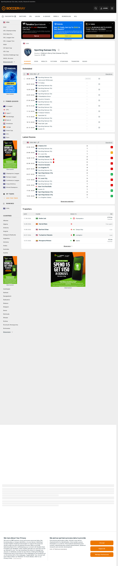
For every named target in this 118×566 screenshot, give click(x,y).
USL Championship (9, 31)
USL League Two (8, 41)
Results (44, 61)
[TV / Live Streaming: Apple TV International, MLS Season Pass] (99, 89)
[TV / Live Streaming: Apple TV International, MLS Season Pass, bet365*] (99, 79)
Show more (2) (8, 62)
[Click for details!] (68, 78)
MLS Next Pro (7, 34)
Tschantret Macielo (45, 235)
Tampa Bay (79, 229)
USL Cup (6, 51)
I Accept (102, 543)
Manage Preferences (102, 554)
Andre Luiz (42, 218)
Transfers (75, 61)
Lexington (79, 235)
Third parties (17, 558)
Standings (64, 61)
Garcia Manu (43, 224)
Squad (84, 61)
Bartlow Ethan (44, 229)
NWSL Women (8, 58)
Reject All (102, 548)
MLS (4, 27)
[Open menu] (112, 8)
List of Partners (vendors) (58, 549)
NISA (5, 44)
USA (27, 43)
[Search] (95, 8)
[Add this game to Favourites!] (24, 79)
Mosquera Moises (45, 241)
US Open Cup (7, 48)
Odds (36, 61)
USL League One (8, 37)
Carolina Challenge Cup (11, 55)
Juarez (78, 241)
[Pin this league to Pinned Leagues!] (38, 74)
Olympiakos (80, 218)
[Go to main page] (18, 8)
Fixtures (53, 61)
